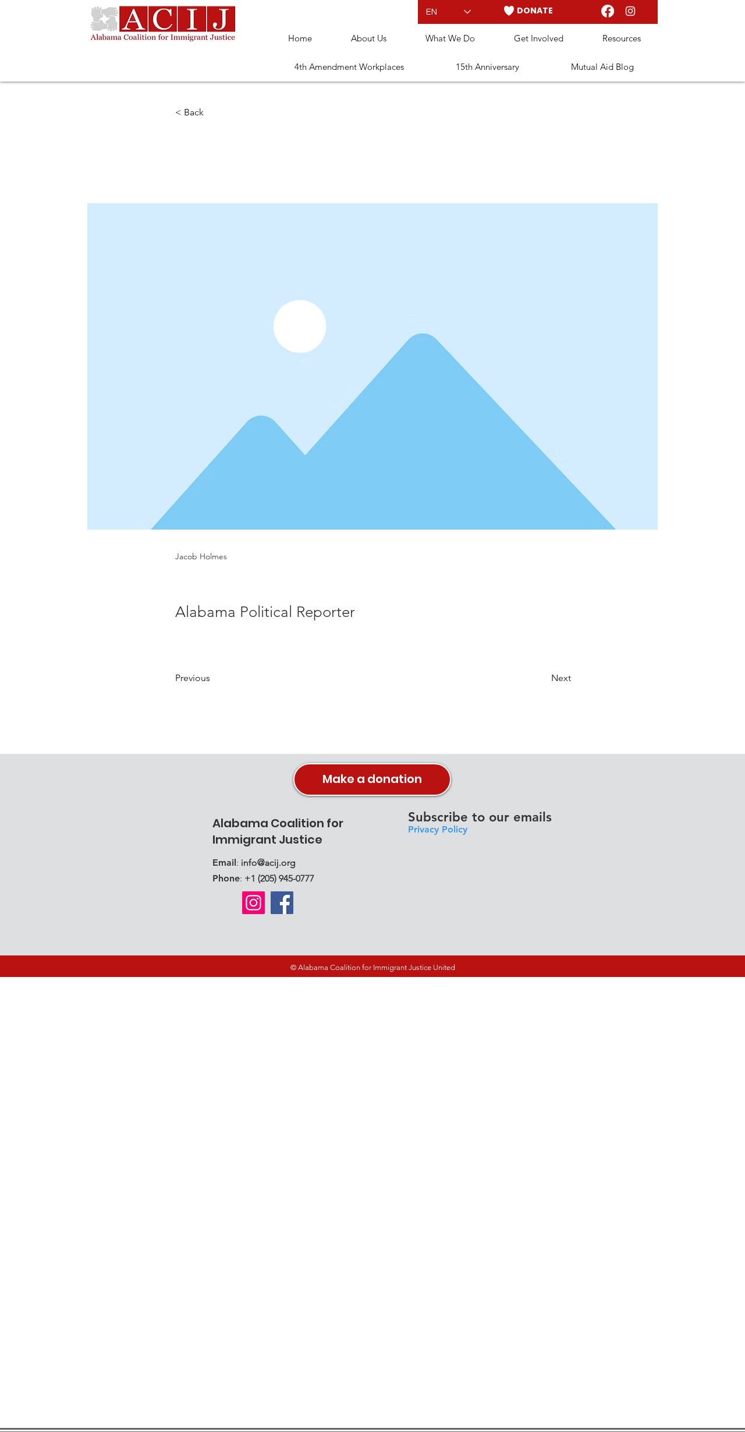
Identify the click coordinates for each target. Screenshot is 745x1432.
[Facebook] (607, 11)
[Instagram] (253, 902)
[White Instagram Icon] (630, 11)
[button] (368, 39)
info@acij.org (268, 862)
